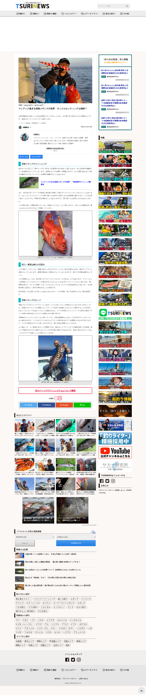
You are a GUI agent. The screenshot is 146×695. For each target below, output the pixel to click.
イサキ (41, 620)
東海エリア (81, 641)
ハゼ (90, 628)
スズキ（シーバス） (24, 624)
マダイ (25, 620)
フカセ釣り (20, 607)
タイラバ (46, 603)
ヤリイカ (39, 632)
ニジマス (55, 624)
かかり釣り (81, 607)
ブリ (33, 620)
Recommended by (87, 525)
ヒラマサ (50, 620)
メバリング (86, 599)
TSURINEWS (71, 683)
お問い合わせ (83, 678)
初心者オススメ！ (23, 599)
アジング (20, 603)
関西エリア (20, 645)
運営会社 (58, 678)
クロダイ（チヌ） (66, 628)
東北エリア (29, 641)
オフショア (24, 157)
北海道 (19, 641)
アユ (47, 624)
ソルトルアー (36, 157)
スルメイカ (62, 620)
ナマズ (39, 624)
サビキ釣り (43, 611)
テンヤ (71, 607)
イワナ (73, 624)
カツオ (57, 632)
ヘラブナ (67, 632)
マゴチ (19, 632)
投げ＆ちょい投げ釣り (25, 611)
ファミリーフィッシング (44, 599)
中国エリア (33, 645)
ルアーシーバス (33, 603)
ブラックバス (79, 632)
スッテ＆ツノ (59, 607)
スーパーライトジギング (63, 603)
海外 (68, 645)
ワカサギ (28, 632)
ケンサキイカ (75, 620)
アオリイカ (29, 628)
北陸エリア (69, 641)
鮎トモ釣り (63, 599)
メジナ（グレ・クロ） (46, 628)
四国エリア (45, 645)
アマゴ (65, 624)
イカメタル (45, 607)
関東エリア (42, 641)
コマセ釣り (33, 607)
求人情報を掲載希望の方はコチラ (115, 62)
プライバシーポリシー (69, 678)
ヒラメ (19, 628)
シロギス (81, 628)
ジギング (81, 603)
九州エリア (58, 645)
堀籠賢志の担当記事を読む (55, 148)
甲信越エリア (55, 641)
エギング (74, 599)
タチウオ (83, 624)
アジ (18, 620)
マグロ (48, 632)
